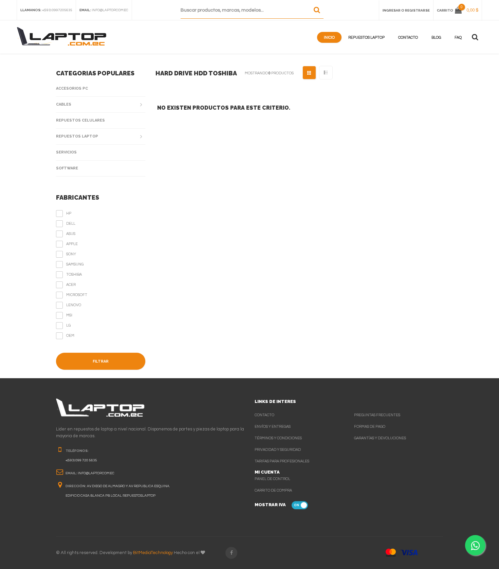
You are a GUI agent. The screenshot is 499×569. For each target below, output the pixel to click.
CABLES (63, 104)
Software (67, 168)
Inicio (329, 37)
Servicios (66, 152)
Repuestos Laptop (366, 37)
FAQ (458, 37)
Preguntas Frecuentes (377, 415)
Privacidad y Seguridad (278, 450)
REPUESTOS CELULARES (80, 120)
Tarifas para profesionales (282, 461)
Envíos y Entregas (273, 426)
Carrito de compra (273, 490)
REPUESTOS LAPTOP (77, 136)
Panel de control (272, 479)
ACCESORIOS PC (72, 88)
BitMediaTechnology (153, 552)
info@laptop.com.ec (110, 10)
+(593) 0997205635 (57, 10)
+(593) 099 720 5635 (81, 460)
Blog (436, 37)
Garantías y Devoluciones (380, 438)
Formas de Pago (369, 426)
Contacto (408, 37)
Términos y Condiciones (278, 438)
